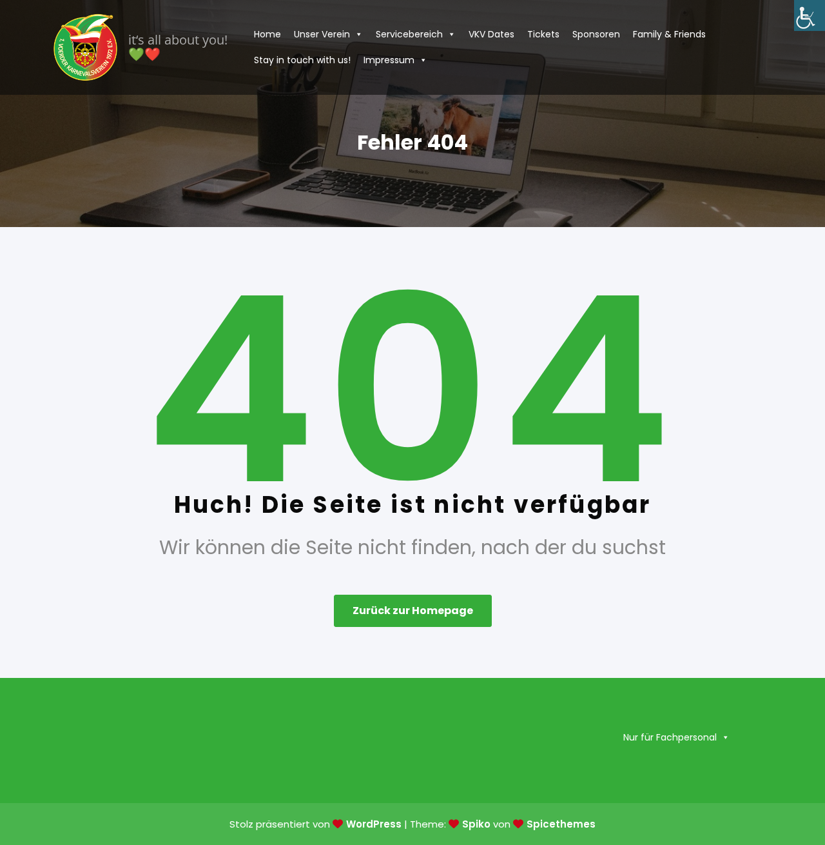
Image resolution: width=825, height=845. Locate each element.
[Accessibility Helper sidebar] (809, 15)
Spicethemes (561, 824)
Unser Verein (322, 34)
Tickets (543, 34)
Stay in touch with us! (302, 60)
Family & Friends (669, 34)
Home (267, 34)
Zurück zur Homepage (413, 610)
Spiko (476, 824)
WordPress (374, 824)
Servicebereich (409, 34)
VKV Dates (491, 34)
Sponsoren (596, 34)
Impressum (389, 60)
